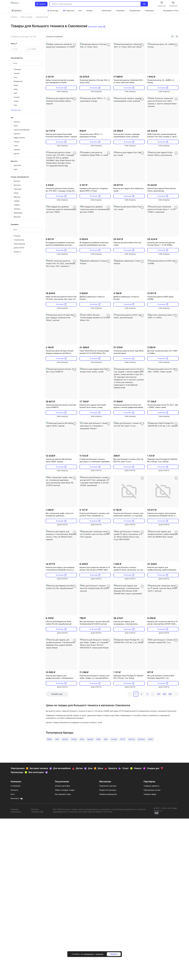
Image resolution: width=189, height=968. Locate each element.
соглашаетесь (88, 954)
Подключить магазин (107, 786)
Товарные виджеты (151, 786)
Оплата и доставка (62, 786)
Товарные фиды (150, 794)
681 (158, 694)
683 (170, 694)
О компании (15, 786)
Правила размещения (108, 794)
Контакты (14, 790)
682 (164, 694)
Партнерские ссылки (152, 790)
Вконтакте (15, 798)
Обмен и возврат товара (64, 790)
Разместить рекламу (107, 790)
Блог (13, 794)
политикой (99, 954)
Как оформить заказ (63, 794)
